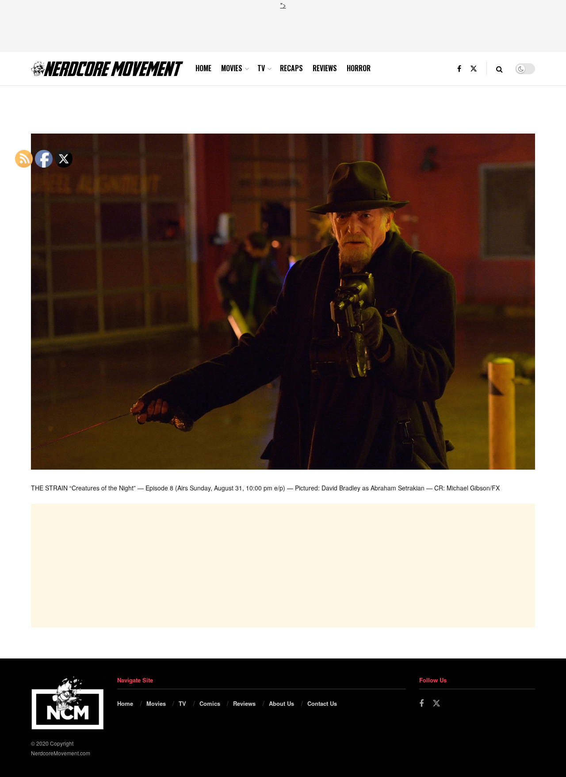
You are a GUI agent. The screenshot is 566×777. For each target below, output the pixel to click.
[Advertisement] (283, 30)
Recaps (291, 68)
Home (203, 68)
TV (261, 68)
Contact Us (322, 703)
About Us (281, 703)
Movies (231, 68)
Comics (209, 703)
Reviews (325, 68)
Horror (359, 68)
